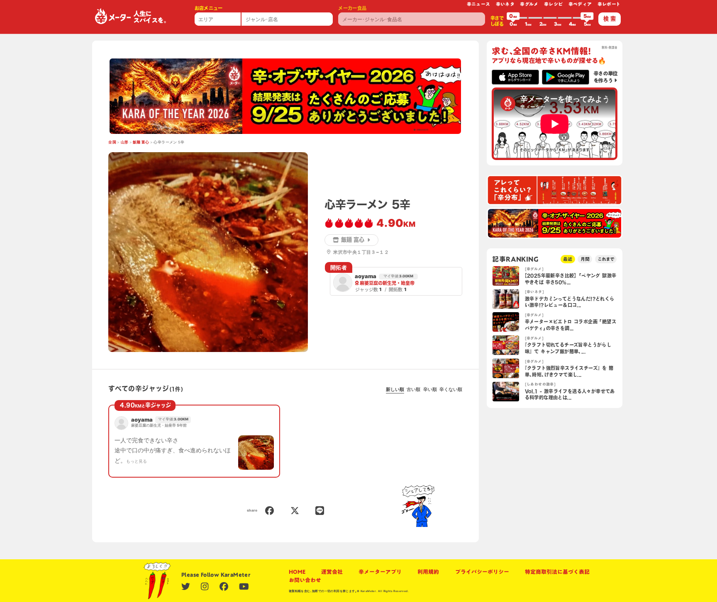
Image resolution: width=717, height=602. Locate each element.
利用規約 (428, 572)
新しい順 (395, 389)
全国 (112, 142)
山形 (125, 142)
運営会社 (332, 572)
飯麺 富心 (141, 142)
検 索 (609, 19)
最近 (567, 259)
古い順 (413, 389)
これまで (606, 259)
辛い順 (430, 389)
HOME (297, 572)
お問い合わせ (305, 580)
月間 (585, 259)
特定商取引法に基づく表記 (557, 572)
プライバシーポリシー (482, 572)
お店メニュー (209, 8)
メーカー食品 (352, 8)
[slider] (513, 18)
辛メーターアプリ (380, 572)
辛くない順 (450, 389)
